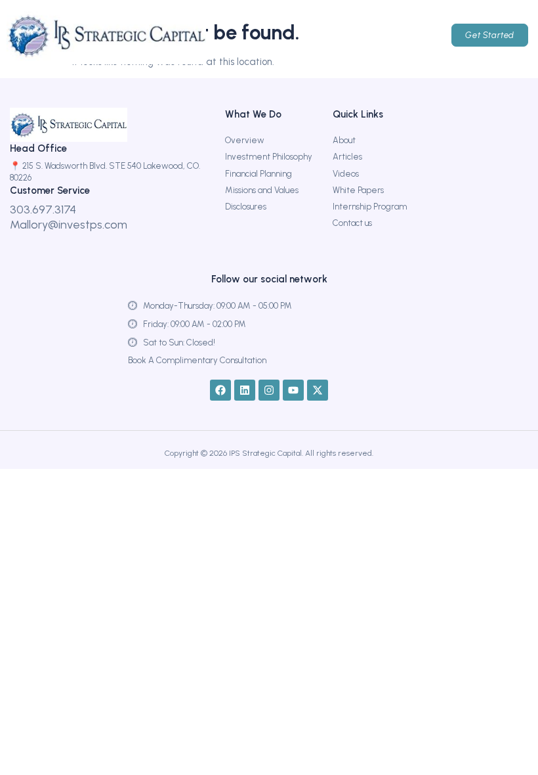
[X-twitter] (317, 390)
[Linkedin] (244, 390)
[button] (365, 35)
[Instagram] (269, 390)
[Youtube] (293, 390)
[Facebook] (220, 390)
